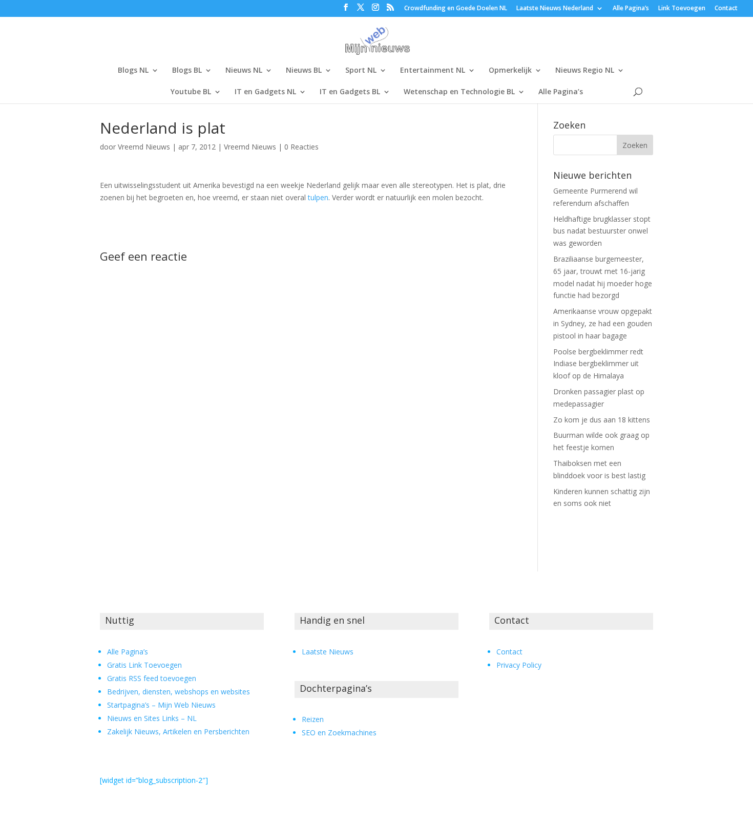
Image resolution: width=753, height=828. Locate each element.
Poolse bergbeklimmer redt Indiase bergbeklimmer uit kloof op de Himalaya (598, 364)
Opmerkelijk (510, 71)
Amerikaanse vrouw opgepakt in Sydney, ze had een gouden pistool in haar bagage (602, 323)
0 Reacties (301, 147)
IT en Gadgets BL (350, 92)
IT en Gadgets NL (265, 92)
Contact (726, 8)
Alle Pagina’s (631, 8)
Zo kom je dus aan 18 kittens (601, 419)
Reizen (313, 719)
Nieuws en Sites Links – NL (152, 718)
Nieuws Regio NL (584, 71)
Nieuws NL (243, 71)
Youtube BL (191, 92)
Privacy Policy (518, 665)
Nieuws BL (304, 71)
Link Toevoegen (681, 8)
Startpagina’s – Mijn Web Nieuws (161, 705)
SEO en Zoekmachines (339, 732)
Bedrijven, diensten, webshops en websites (178, 691)
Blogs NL (133, 71)
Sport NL (360, 71)
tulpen (318, 197)
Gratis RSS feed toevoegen (151, 678)
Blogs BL (187, 71)
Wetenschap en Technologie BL (459, 92)
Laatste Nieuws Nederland (554, 8)
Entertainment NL (432, 71)
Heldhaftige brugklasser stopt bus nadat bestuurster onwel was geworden (602, 231)
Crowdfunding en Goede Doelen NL (455, 8)
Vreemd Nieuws (144, 147)
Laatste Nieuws (327, 651)
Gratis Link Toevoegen (144, 665)
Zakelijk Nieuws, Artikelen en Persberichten (178, 731)
